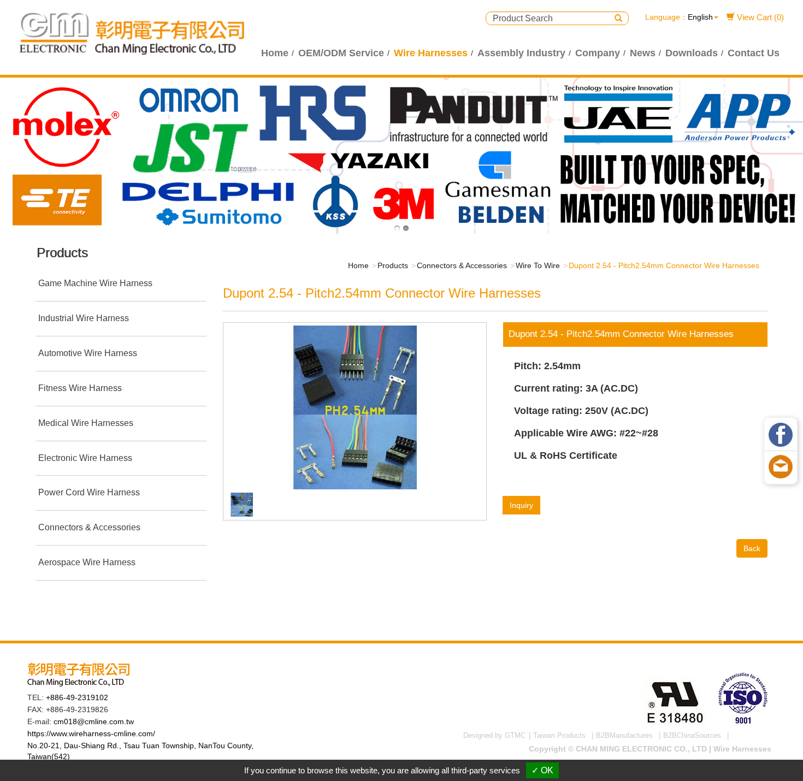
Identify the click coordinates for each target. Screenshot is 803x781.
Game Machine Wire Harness (95, 283)
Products (392, 265)
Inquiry (521, 505)
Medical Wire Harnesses (85, 423)
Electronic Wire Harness (85, 458)
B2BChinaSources (692, 735)
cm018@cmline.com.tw (94, 721)
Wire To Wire (538, 265)
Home (274, 53)
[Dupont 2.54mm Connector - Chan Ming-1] (242, 504)
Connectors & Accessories (89, 527)
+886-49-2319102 (77, 697)
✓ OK (542, 770)
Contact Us (754, 53)
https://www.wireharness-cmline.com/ (91, 733)
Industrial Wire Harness (83, 318)
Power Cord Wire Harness (89, 492)
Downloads (691, 53)
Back (751, 548)
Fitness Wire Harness (80, 388)
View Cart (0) (759, 17)
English (700, 17)
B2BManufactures (624, 735)
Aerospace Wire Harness (86, 562)
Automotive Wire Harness (87, 353)
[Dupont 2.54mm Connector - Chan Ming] (354, 407)
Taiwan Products (559, 735)
